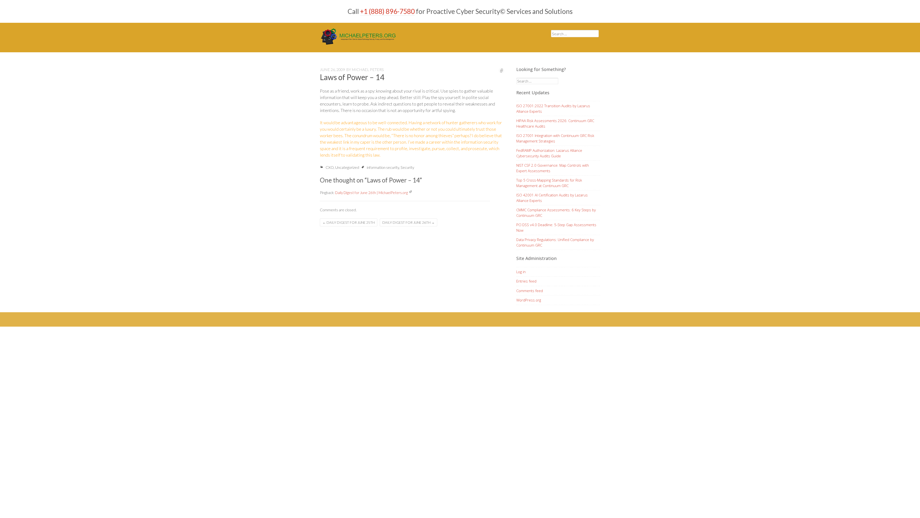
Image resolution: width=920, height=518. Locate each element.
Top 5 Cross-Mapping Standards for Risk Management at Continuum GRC (549, 183)
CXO (330, 167)
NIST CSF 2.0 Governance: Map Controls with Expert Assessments (552, 168)
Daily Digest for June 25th (348, 222)
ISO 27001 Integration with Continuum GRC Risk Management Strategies (555, 138)
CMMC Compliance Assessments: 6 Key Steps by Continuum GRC (556, 212)
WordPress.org (528, 300)
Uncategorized (347, 167)
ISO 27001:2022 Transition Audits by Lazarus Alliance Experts (553, 108)
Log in (521, 271)
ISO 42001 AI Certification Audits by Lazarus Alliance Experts (552, 198)
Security (407, 167)
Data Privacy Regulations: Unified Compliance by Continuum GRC (555, 242)
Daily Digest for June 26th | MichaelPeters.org (371, 192)
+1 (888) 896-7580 (387, 11)
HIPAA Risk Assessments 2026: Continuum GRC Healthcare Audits (555, 123)
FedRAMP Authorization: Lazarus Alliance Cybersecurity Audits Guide (549, 153)
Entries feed (526, 281)
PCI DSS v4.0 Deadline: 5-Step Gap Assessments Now (556, 227)
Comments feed (529, 290)
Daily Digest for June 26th (408, 222)
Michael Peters (368, 69)
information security (383, 167)
